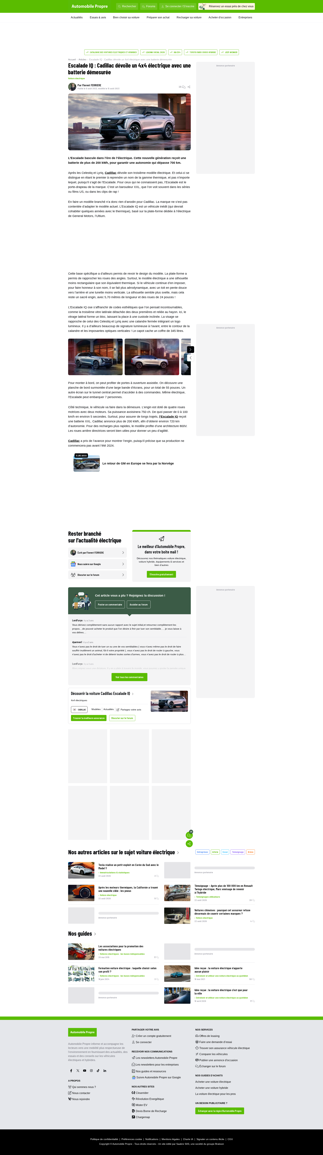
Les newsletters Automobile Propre (156, 1057)
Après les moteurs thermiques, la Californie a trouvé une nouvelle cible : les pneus (128, 889)
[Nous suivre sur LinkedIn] (105, 1071)
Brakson (219, 1144)
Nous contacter (81, 1093)
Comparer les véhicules (213, 1054)
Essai (225, 851)
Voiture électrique (76, 78)
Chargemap (143, 1117)
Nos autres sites (143, 1086)
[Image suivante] (190, 349)
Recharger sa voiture (189, 17)
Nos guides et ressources (151, 1071)
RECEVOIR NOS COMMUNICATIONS (152, 1051)
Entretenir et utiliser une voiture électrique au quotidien (222, 975)
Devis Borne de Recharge (151, 1111)
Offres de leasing (209, 1036)
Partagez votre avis (131, 709)
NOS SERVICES (204, 1029)
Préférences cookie (131, 1139)
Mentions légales (171, 1139)
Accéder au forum (139, 604)
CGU (230, 1139)
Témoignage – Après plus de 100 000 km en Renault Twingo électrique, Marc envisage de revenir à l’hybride (223, 889)
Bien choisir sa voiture (126, 17)
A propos (74, 1080)
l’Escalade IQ (168, 416)
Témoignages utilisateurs (208, 896)
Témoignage (238, 851)
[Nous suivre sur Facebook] (71, 1071)
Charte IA (188, 1139)
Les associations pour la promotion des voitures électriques (120, 947)
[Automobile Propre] (89, 6)
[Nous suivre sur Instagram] (91, 1071)
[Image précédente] (190, 357)
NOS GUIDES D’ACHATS (209, 1075)
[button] (129, 649)
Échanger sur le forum (212, 1066)
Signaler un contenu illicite (210, 1139)
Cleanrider (142, 1092)
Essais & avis (98, 17)
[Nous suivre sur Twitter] (78, 1071)
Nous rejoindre (81, 1099)
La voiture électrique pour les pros (215, 1093)
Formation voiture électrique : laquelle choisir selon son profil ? (127, 969)
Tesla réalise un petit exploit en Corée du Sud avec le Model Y (128, 866)
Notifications (151, 1139)
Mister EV (141, 1105)
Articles (82, 59)
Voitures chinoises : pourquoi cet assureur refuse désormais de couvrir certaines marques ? (222, 911)
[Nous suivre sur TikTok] (98, 1071)
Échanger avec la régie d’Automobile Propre (219, 1110)
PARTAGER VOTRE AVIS (145, 1029)
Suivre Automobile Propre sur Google (158, 1077)
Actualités (77, 17)
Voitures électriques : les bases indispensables (122, 953)
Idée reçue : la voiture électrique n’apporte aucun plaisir (218, 969)
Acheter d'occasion (220, 17)
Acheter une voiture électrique (213, 1081)
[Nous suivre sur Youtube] (85, 1071)
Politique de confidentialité (104, 1139)
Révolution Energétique (150, 1099)
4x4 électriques (79, 700)
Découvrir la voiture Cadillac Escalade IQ (100, 693)
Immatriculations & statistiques (115, 872)
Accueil (72, 59)
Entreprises (245, 17)
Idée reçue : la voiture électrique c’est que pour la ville (221, 991)
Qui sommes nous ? (84, 1087)
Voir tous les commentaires (129, 677)
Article (215, 851)
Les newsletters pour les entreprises (157, 1064)
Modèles (96, 709)
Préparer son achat (158, 17)
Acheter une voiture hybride (211, 1087)
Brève (250, 851)
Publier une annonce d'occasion (218, 1060)
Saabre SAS (182, 1144)
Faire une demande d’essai (215, 1042)
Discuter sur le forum (122, 718)
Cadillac (110, 173)
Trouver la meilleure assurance (88, 718)
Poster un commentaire (110, 604)
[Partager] (189, 86)
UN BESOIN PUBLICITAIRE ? (211, 1103)
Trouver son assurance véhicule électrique (224, 1048)
